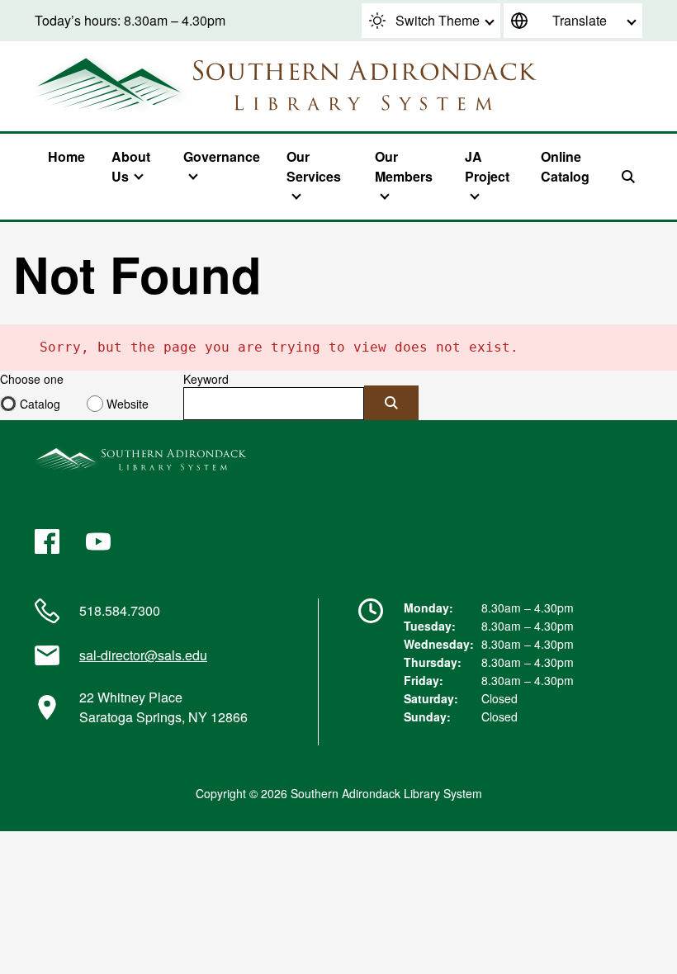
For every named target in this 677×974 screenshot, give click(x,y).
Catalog (40, 403)
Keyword (206, 379)
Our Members (404, 166)
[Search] (628, 177)
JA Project (487, 166)
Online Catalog (565, 166)
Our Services (313, 166)
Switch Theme (437, 20)
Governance (221, 156)
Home (66, 156)
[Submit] (391, 402)
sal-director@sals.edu (143, 654)
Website (128, 403)
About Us (130, 166)
